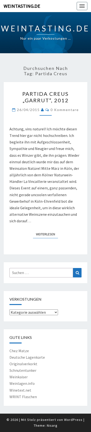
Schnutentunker (22, 370)
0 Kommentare (64, 110)
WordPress (73, 419)
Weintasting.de (22, 6)
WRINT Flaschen (23, 396)
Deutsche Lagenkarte (27, 357)
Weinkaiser (18, 376)
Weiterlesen (47, 234)
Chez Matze (19, 350)
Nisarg (52, 425)
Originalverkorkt (23, 363)
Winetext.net (20, 390)
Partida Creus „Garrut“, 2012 (45, 96)
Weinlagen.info (22, 383)
